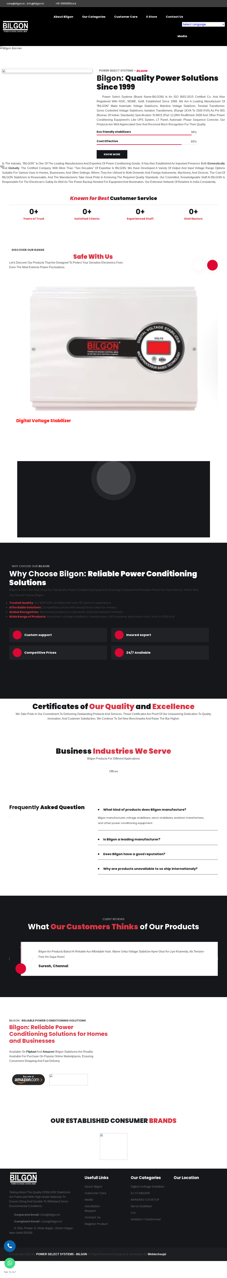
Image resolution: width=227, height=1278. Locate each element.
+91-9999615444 (66, 3)
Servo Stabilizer (141, 1206)
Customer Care (125, 17)
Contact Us (174, 17)
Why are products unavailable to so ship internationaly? (150, 868)
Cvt (133, 1213)
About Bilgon (63, 17)
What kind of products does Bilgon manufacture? (144, 809)
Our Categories (93, 17)
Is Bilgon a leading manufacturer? (131, 839)
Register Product (96, 1224)
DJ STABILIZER (140, 1193)
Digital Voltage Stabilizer (43, 421)
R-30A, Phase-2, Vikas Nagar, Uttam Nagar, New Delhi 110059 (41, 1230)
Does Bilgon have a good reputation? (134, 854)
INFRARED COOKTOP (145, 1200)
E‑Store (151, 17)
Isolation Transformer (146, 1219)
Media (182, 36)
